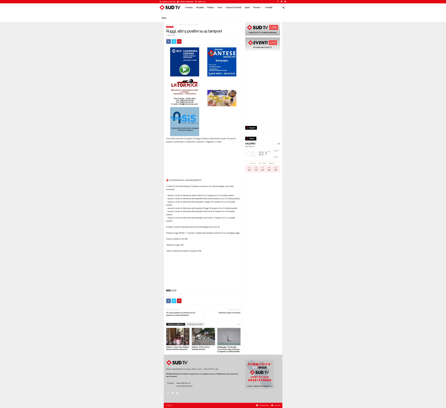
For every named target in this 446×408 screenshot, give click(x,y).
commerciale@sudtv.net (184, 386)
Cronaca (189, 7)
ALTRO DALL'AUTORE (194, 324)
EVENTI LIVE (201, 2)
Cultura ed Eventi (233, 7)
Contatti (268, 7)
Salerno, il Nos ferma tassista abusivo (201, 348)
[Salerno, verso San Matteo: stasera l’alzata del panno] (177, 336)
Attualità (200, 7)
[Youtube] (285, 1)
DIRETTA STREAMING (186, 2)
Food (219, 7)
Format (256, 7)
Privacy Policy (264, 405)
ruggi (173, 290)
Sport (247, 7)
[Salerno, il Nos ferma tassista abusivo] (203, 336)
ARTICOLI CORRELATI (175, 324)
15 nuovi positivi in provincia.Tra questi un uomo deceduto (180, 313)
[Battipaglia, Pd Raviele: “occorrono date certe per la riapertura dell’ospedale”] (229, 336)
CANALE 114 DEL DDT (168, 2)
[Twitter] (281, 1)
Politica (210, 7)
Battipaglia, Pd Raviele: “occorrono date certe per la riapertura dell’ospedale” (228, 349)
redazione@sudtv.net (183, 383)
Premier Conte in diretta (229, 312)
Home (167, 24)
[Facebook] (278, 1)
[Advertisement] (203, 162)
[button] (283, 7)
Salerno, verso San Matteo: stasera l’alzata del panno (177, 348)
